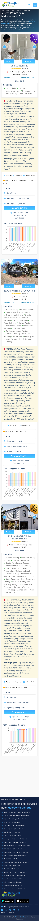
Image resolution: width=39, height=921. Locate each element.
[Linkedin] (18, 910)
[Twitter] (6, 910)
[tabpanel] (19, 47)
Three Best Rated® (21, 917)
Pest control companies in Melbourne (16, 862)
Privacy (4, 912)
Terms (11, 912)
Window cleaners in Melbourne (14, 889)
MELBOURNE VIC (16, 10)
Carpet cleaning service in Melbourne (16, 815)
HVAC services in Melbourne (13, 849)
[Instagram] (10, 910)
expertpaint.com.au (14, 451)
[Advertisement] (19, 777)
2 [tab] (17, 56)
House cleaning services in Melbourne (17, 845)
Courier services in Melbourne (14, 829)
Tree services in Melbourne (13, 885)
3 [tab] (19, 56)
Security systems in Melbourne (14, 879)
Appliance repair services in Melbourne (17, 812)
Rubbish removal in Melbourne (14, 875)
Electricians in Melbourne (12, 835)
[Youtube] (14, 910)
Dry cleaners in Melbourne (13, 832)
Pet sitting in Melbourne (12, 865)
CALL (9, 61)
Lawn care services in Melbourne (15, 855)
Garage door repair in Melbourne (15, 842)
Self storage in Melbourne (13, 882)
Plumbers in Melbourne (12, 869)
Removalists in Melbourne (13, 859)
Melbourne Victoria (19, 807)
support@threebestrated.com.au (18, 907)
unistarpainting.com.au (16, 203)
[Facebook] (2, 910)
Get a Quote (11, 193)
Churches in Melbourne (12, 822)
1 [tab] (15, 56)
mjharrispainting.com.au (16, 708)
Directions (10, 77)
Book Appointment (14, 441)
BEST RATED (5, 10)
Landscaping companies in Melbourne (17, 852)
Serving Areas (29, 77)
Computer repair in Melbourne (14, 825)
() (24, 68)
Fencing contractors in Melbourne (15, 839)
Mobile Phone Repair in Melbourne (15, 819)
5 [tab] (22, 56)
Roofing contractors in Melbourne (15, 872)
